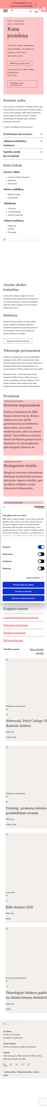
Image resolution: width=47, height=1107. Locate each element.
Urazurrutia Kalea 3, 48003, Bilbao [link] (20, 70)
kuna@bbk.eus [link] (13, 73)
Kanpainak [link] (7, 1038)
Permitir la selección (23, 591)
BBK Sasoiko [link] (22, 1056)
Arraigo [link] (6, 1035)
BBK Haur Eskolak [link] (10, 1059)
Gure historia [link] (15, 1035)
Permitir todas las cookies (23, 585)
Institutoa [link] (10, 315)
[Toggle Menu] (5, 10)
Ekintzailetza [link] (31, 1047)
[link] (44, 9)
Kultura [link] (6, 1047)
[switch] (41, 554)
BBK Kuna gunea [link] (10, 1056)
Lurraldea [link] (22, 1047)
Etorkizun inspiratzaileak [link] (21, 405)
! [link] (32, 6)
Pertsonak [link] (13, 1047)
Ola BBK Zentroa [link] (34, 1056)
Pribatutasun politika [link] (24, 1072)
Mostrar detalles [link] (33, 578)
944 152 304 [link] (12, 76)
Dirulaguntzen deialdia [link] (20, 465)
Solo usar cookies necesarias (23, 598)
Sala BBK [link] (22, 1059)
